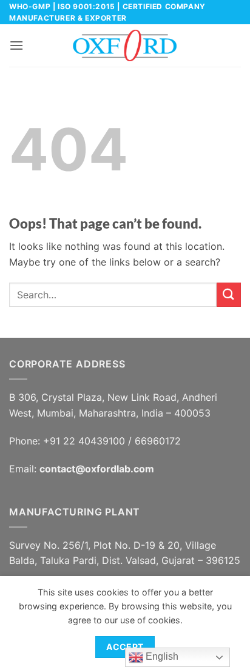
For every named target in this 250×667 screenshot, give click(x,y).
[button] (16, 45)
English (160, 656)
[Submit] (229, 294)
